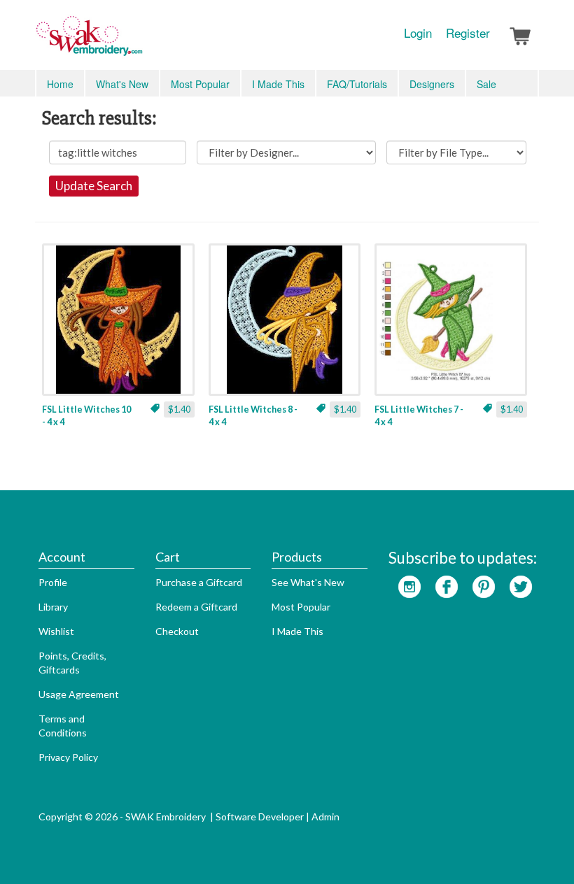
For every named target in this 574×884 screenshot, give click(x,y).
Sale (486, 84)
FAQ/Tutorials (357, 84)
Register (468, 32)
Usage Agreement (78, 694)
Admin (326, 816)
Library (53, 607)
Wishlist (56, 631)
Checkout (177, 631)
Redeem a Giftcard (196, 607)
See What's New (308, 582)
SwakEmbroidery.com (140, 42)
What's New (122, 84)
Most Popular (200, 84)
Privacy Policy (68, 757)
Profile (52, 582)
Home (60, 84)
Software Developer (260, 816)
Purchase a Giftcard (198, 582)
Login (418, 32)
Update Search (93, 185)
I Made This (278, 84)
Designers (432, 84)
